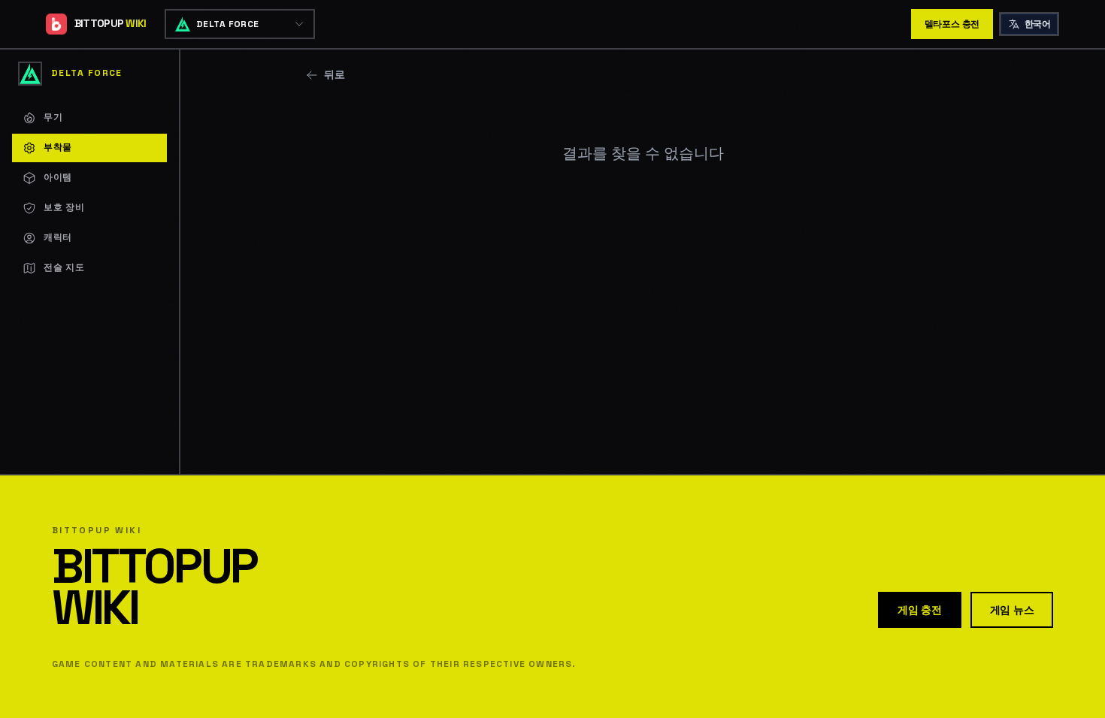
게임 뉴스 (1012, 610)
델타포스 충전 (952, 24)
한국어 (1037, 24)
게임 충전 (920, 610)
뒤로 (335, 74)
